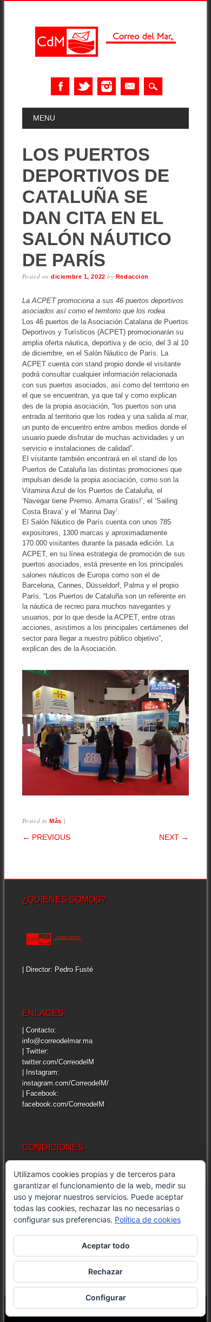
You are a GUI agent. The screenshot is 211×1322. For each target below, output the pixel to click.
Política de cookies (148, 1219)
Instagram (106, 86)
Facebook (60, 86)
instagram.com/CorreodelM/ (65, 1083)
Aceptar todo (106, 1245)
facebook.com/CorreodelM (63, 1104)
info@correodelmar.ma (57, 1041)
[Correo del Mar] (105, 66)
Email (130, 86)
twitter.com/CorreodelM (58, 1062)
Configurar (105, 1297)
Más (55, 821)
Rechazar (105, 1271)
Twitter (83, 86)
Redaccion (132, 276)
